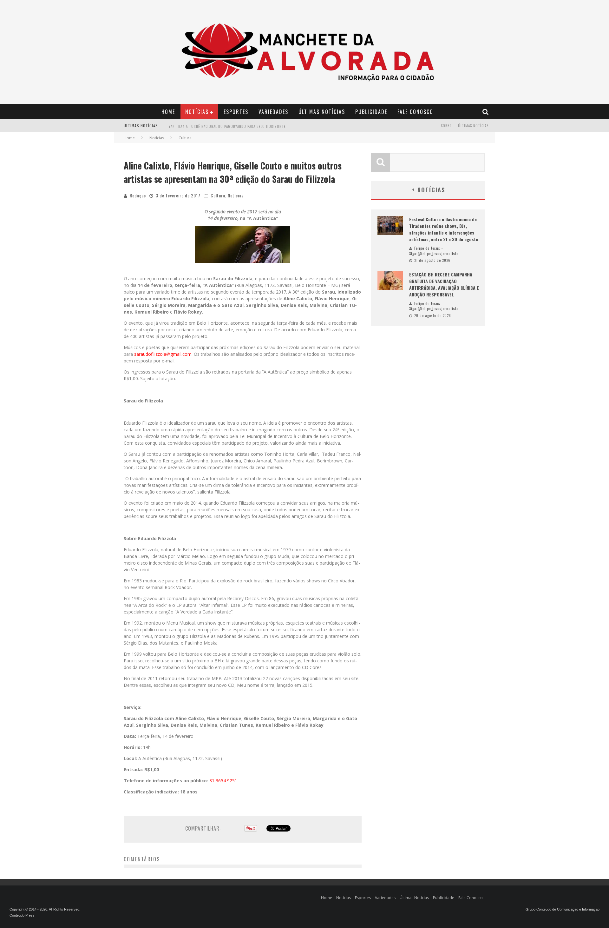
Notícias (197, 112)
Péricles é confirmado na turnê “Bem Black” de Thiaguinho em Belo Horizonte (241, 126)
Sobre (446, 125)
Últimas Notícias (321, 112)
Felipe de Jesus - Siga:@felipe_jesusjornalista (434, 251)
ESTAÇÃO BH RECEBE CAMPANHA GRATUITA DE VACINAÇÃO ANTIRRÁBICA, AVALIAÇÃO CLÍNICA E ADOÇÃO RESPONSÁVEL (444, 284)
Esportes (236, 112)
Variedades (273, 112)
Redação (138, 195)
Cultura (218, 195)
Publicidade (371, 112)
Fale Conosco (415, 112)
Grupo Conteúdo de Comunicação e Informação (562, 909)
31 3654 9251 (223, 781)
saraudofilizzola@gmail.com (163, 354)
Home (168, 112)
